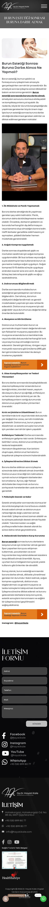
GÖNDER (36, 723)
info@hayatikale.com (19, 831)
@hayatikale (21, 623)
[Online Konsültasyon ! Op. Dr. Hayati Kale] (6, 899)
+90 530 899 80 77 (15, 820)
